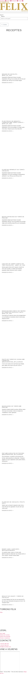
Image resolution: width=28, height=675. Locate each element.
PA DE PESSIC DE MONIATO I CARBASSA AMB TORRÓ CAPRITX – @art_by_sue (13, 122)
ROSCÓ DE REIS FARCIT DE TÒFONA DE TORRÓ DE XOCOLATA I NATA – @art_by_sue (14, 312)
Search (1, 14)
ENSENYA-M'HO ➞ (7, 82)
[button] (14, 12)
